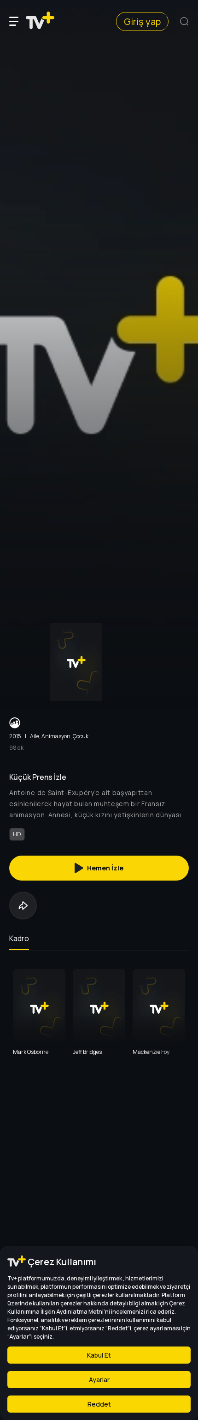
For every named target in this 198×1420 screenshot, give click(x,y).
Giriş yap (142, 21)
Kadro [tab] (19, 938)
